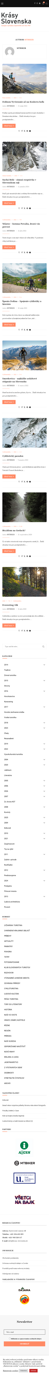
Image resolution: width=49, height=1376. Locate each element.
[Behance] (39, 5)
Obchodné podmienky (10, 1258)
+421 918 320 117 (15, 1237)
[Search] (46, 3)
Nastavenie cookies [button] (10, 1371)
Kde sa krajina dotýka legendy (13, 1116)
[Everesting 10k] (24, 582)
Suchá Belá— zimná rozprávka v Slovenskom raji (19, 181)
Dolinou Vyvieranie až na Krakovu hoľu (23, 101)
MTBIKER (21, 48)
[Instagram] (37, 5)
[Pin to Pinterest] (27, 131)
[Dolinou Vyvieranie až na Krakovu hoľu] (24, 78)
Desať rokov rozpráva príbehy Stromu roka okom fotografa (24, 1105)
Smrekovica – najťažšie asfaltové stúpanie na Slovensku (19, 380)
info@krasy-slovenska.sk (18, 1241)
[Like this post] (19, 131)
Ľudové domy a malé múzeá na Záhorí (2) (17, 1121)
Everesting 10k (10, 604)
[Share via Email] (30, 131)
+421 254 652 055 (16, 1234)
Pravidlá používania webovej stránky (15, 1268)
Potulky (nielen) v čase (10, 1111)
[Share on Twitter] (24, 131)
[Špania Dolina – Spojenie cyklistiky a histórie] (24, 278)
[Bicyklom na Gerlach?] (24, 507)
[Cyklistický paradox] (24, 433)
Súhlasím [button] (33, 1370)
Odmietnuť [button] (23, 1370)
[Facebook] (34, 5)
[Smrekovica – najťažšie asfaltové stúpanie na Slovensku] (24, 355)
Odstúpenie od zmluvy (10, 1273)
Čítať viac (8, 126)
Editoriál (5, 1100)
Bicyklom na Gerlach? (13, 530)
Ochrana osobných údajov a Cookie (15, 1263)
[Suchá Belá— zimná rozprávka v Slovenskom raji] (24, 156)
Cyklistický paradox (12, 455)
